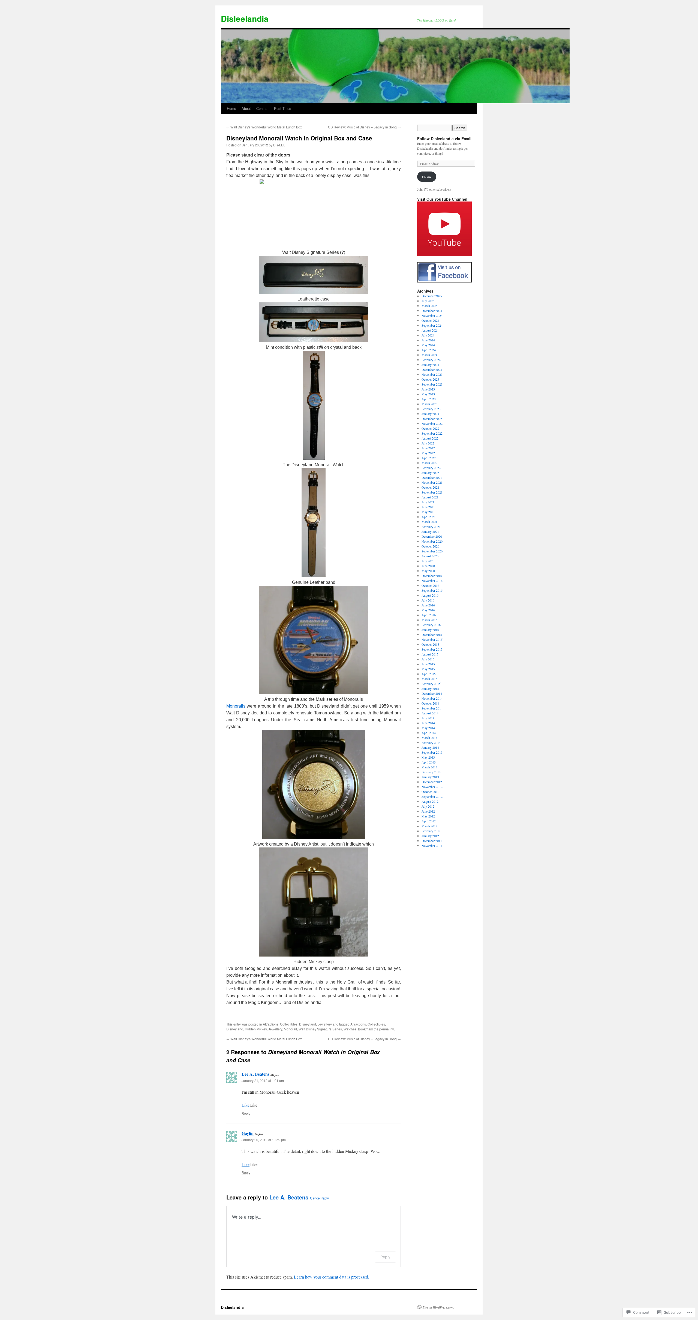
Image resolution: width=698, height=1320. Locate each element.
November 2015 (432, 639)
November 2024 (432, 315)
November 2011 (432, 845)
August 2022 (430, 438)
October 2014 (430, 703)
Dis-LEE (279, 145)
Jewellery (325, 1024)
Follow (426, 177)
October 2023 (430, 379)
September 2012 (432, 796)
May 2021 (428, 512)
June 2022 (428, 448)
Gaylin (248, 1133)
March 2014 (429, 737)
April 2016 (429, 615)
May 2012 (428, 816)
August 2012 (430, 801)
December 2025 (432, 296)
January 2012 (430, 836)
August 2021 (430, 497)
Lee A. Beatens (255, 1074)
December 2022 (432, 418)
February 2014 (431, 742)
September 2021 (432, 492)
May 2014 (428, 728)
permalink (386, 1029)
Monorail (290, 1029)
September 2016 (432, 590)
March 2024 (429, 355)
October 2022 (430, 428)
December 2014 (432, 693)
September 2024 (432, 325)
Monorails (235, 706)
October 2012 (430, 791)
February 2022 (431, 467)
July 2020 (428, 561)
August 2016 (430, 595)
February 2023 (431, 409)
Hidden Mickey (256, 1029)
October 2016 (430, 585)
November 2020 (432, 541)
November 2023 (432, 374)
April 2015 (429, 674)
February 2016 (431, 625)
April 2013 (429, 762)
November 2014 (432, 698)
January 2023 (430, 413)
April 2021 (429, 517)
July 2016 (428, 600)
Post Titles (282, 108)
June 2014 (428, 723)
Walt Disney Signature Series (320, 1029)
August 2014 (430, 713)
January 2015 (430, 688)
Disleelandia (245, 18)
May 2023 (428, 394)
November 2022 (432, 423)
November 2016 (432, 580)
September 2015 (432, 649)
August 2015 (430, 654)
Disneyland (307, 1024)
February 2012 (431, 831)
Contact (262, 108)
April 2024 (429, 350)
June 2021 (428, 507)
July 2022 (428, 443)
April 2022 (429, 458)
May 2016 (428, 610)
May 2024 (428, 345)
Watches (350, 1029)
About (246, 108)
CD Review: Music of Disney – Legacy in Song (364, 127)
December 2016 (432, 575)
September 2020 (432, 551)
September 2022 (432, 433)
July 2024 (428, 335)
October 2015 (430, 644)
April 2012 (429, 821)
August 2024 (430, 330)
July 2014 (428, 718)
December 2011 (432, 840)
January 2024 (430, 364)
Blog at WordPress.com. (438, 1307)
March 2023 (429, 404)
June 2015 (428, 664)
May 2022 (428, 453)
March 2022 (429, 463)
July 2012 (428, 806)
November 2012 (432, 786)
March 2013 (429, 767)
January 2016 (430, 629)
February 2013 (431, 772)
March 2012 (429, 826)
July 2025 (428, 301)
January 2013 (430, 777)
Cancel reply (319, 1198)
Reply (246, 1113)
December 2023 (432, 369)
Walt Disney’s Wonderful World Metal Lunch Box (264, 127)
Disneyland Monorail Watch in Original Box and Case (299, 138)
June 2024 (428, 340)
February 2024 (431, 359)
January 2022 (430, 472)
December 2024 (432, 310)
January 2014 (430, 747)
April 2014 (429, 732)
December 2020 (432, 536)
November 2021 (432, 482)
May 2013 (428, 757)
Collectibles (288, 1024)
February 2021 (431, 526)
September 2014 (432, 708)
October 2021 (430, 487)
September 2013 (432, 752)
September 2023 (432, 384)
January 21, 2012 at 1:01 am (263, 1080)
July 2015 (428, 659)
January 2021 (430, 531)
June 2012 (428, 811)
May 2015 (428, 669)
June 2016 (428, 605)
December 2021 (432, 477)
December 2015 (432, 634)
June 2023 (428, 389)
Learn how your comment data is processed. (331, 1277)
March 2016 (429, 620)
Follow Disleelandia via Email (444, 138)
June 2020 (428, 566)
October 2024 (430, 320)
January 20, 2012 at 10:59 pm (264, 1139)
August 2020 (430, 556)
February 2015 (431, 683)
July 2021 (428, 502)
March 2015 (429, 678)
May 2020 (428, 571)
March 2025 (429, 305)
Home (231, 108)
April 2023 (429, 399)
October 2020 (430, 546)
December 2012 (432, 782)
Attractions (270, 1024)
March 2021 (429, 521)
